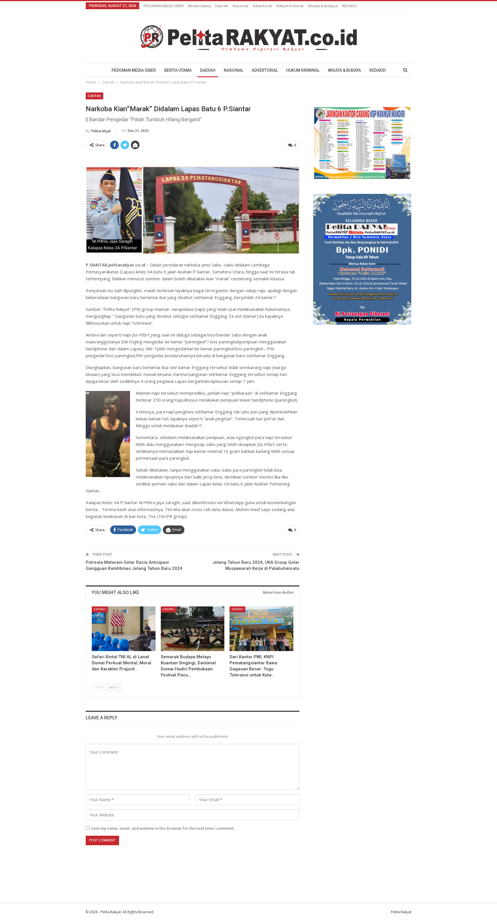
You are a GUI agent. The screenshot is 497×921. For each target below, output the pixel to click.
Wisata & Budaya (323, 5)
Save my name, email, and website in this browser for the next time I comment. (162, 828)
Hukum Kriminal (289, 5)
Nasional (240, 5)
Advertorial (262, 5)
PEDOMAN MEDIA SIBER (164, 5)
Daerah (221, 5)
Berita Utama (199, 5)
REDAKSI (349, 5)
